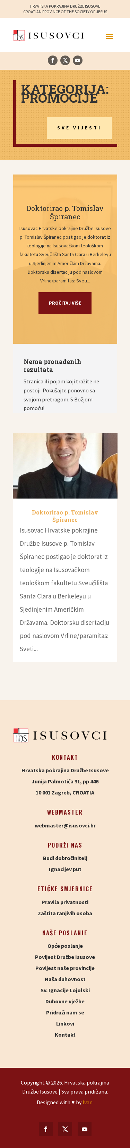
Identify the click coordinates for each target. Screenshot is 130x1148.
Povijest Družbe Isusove (65, 956)
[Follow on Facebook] (53, 60)
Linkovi (65, 1023)
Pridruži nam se (65, 1012)
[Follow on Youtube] (78, 60)
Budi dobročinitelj (65, 857)
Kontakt (65, 1034)
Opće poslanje (65, 945)
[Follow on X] (65, 60)
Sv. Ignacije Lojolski (65, 990)
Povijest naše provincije (65, 967)
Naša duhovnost (65, 979)
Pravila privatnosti (65, 902)
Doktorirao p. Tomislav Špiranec (65, 212)
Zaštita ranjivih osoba (65, 913)
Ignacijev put (65, 869)
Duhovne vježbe (65, 1001)
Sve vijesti (79, 128)
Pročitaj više (65, 303)
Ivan (88, 1102)
